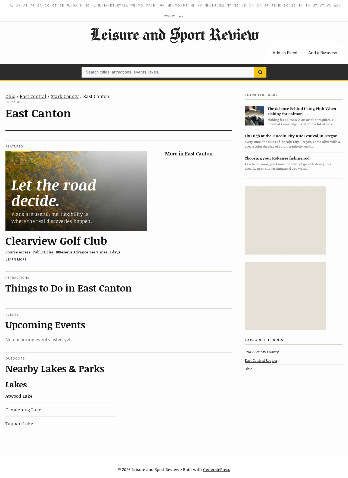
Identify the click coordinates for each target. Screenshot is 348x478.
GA (75, 5)
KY (119, 5)
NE (193, 5)
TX (308, 5)
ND (243, 5)
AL (12, 5)
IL (93, 5)
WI (174, 16)
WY (181, 16)
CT (54, 5)
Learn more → (18, 259)
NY (229, 5)
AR (32, 5)
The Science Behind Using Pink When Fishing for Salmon (302, 110)
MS (169, 5)
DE (62, 5)
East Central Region (261, 360)
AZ (25, 5)
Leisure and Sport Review (174, 34)
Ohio (10, 96)
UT (315, 5)
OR (266, 5)
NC (236, 5)
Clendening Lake (23, 409)
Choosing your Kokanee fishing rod (277, 158)
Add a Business (322, 52)
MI (155, 5)
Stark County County (262, 351)
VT (322, 5)
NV (199, 5)
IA (105, 5)
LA (126, 5)
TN (301, 5)
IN (100, 5)
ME (133, 5)
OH (251, 5)
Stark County (65, 96)
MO (177, 5)
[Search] (260, 72)
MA (148, 5)
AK (18, 5)
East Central (33, 96)
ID (88, 5)
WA (336, 5)
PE (273, 5)
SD (293, 5)
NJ (214, 5)
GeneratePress (216, 469)
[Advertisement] (285, 220)
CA (39, 5)
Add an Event (285, 52)
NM (221, 5)
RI (279, 5)
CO (47, 5)
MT (185, 5)
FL (68, 5)
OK (259, 5)
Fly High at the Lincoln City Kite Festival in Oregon (291, 136)
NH (207, 5)
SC (286, 5)
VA (329, 5)
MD (140, 5)
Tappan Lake (19, 423)
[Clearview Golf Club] (76, 191)
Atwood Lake (19, 396)
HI (82, 5)
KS (112, 5)
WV (166, 16)
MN (162, 5)
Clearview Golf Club (56, 240)
